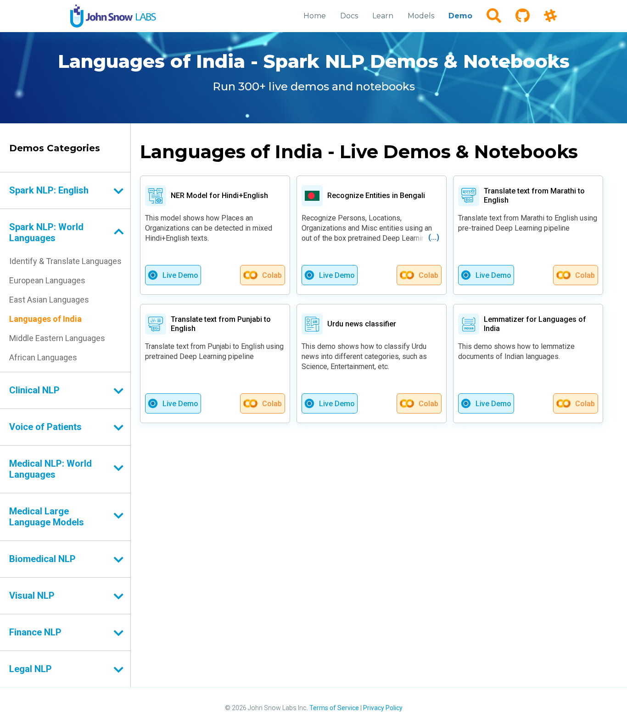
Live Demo (180, 275)
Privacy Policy (383, 707)
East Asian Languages (49, 299)
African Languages (43, 357)
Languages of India (45, 319)
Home (314, 15)
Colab (272, 275)
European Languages (47, 280)
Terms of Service (334, 707)
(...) (433, 237)
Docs (349, 15)
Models (421, 15)
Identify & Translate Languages (65, 261)
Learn (382, 15)
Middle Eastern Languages (57, 338)
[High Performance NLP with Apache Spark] (113, 16)
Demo (460, 15)
